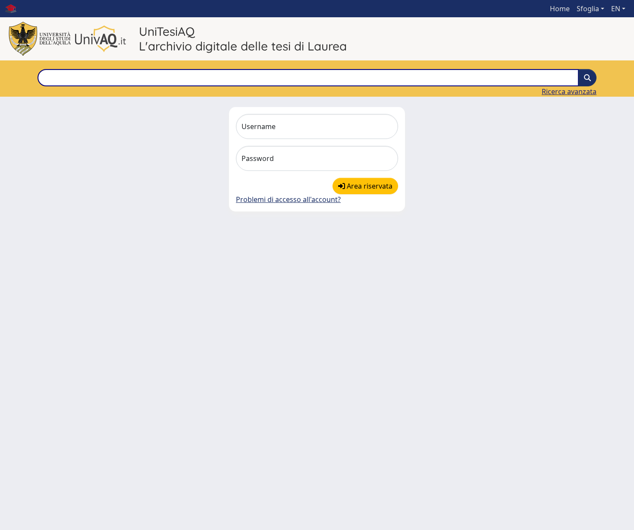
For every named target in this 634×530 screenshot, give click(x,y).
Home (560, 8)
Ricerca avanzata (569, 91)
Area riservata (368, 186)
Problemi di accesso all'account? (288, 199)
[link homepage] (14, 9)
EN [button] (615, 8)
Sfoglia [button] (588, 8)
